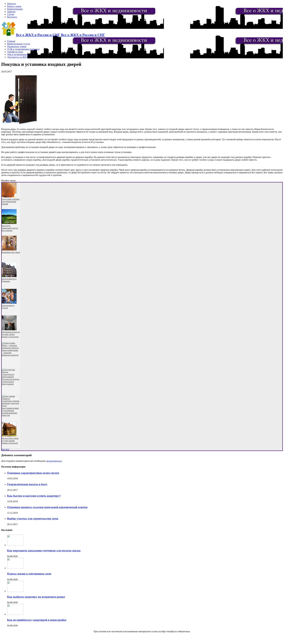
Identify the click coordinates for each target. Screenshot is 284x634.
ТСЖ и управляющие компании (23, 49)
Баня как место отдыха (8, 307)
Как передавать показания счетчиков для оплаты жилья (43, 550)
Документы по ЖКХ (17, 57)
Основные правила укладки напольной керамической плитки (47, 507)
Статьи (10, 14)
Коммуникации (15, 9)
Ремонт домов (14, 6)
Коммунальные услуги (18, 44)
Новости (11, 3)
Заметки (11, 11)
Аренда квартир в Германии (9, 280)
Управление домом (16, 46)
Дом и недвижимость (18, 54)
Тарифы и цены (15, 51)
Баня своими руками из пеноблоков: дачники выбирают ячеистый (10, 411)
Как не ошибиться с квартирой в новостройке (36, 619)
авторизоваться (54, 461)
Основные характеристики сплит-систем (33, 472)
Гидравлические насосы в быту (27, 484)
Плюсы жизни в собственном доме (29, 573)
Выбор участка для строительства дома (32, 518)
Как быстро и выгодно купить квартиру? (34, 495)
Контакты (12, 17)
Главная (11, 41)
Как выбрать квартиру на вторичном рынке (36, 596)
